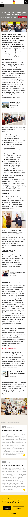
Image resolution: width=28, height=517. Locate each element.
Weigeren (13, 513)
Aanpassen (18, 508)
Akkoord (7, 508)
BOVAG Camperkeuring (9, 348)
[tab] (18, 413)
